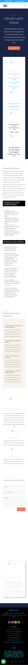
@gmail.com (14, 109)
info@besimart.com (14, 103)
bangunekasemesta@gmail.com (15, 642)
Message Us (14, 48)
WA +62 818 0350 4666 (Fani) (14, 633)
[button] (3, 661)
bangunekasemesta (14, 106)
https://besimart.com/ (15, 661)
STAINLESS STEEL (17, 653)
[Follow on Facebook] (9, 622)
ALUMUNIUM (8, 654)
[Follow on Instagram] (12, 622)
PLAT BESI (8, 652)
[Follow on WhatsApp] (15, 622)
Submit (21, 509)
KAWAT (6, 653)
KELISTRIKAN (15, 657)
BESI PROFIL (18, 651)
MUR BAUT (15, 656)
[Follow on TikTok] (18, 622)
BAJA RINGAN (17, 652)
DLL (22, 657)
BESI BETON (9, 651)
